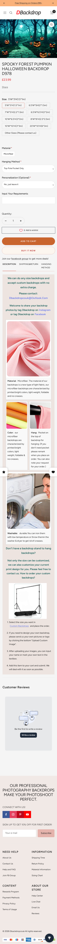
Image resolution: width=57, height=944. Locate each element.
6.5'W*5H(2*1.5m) (38, 105)
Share (5, 87)
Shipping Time (38, 858)
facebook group (19, 258)
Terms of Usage (10, 909)
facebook (40, 314)
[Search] (11, 12)
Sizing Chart (37, 875)
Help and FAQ (9, 869)
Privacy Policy (9, 903)
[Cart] (52, 12)
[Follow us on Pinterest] (20, 814)
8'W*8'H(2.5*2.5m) (40, 119)
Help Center (37, 896)
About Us (7, 858)
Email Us (36, 907)
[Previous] (4, 54)
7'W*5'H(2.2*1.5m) (14, 112)
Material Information (41, 869)
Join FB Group (9, 875)
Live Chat (36, 901)
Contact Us (8, 863)
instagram (45, 309)
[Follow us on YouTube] (27, 814)
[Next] (52, 54)
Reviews (35, 913)
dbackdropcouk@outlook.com (28, 298)
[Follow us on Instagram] (13, 814)
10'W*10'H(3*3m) (14, 126)
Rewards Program (11, 891)
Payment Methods (11, 897)
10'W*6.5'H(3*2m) (14, 119)
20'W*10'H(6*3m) (39, 126)
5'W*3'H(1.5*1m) (13, 105)
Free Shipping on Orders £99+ (28, 3)
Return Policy (38, 863)
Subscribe (46, 833)
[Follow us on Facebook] (6, 814)
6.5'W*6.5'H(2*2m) (40, 112)
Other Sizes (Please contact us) (20, 133)
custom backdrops (19, 626)
